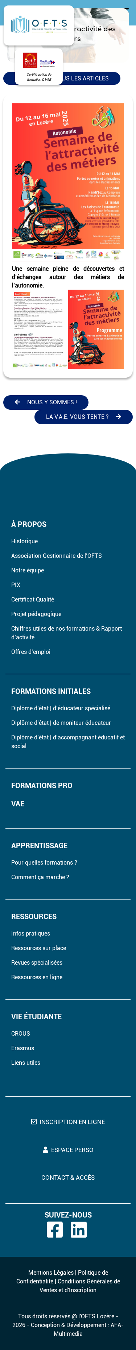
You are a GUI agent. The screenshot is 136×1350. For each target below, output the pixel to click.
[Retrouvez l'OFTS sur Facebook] (58, 1229)
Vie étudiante (36, 1016)
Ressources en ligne (36, 977)
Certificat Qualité (32, 599)
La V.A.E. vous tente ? (77, 416)
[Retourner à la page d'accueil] (39, 25)
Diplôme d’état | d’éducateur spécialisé (60, 708)
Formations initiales (51, 691)
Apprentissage (39, 845)
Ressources (34, 916)
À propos (28, 524)
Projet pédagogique (36, 614)
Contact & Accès (68, 1177)
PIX (15, 584)
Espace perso (72, 1150)
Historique (24, 541)
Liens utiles (25, 1062)
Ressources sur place (38, 948)
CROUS (20, 1033)
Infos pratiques (30, 933)
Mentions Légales (51, 1272)
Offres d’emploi (30, 651)
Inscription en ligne (72, 1121)
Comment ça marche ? (40, 877)
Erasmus (22, 1048)
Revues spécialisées (36, 962)
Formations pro (42, 785)
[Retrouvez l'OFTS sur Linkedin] (82, 1229)
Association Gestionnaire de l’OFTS (56, 555)
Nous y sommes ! (52, 402)
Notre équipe (27, 570)
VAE (17, 803)
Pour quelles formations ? (44, 862)
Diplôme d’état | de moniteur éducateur (61, 722)
